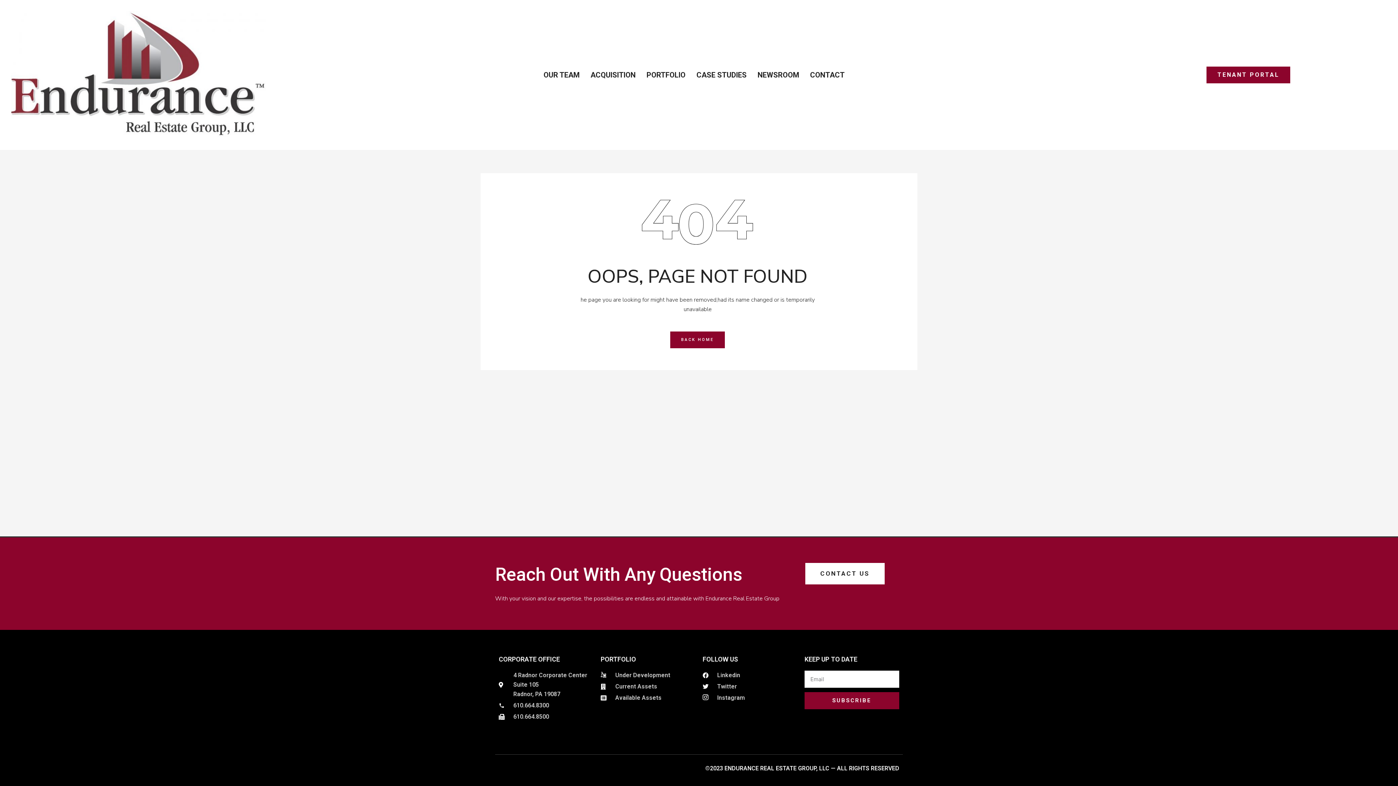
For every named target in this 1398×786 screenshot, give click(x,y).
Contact (827, 75)
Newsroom (778, 75)
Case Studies (721, 75)
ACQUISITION (613, 75)
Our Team (562, 75)
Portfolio (666, 75)
